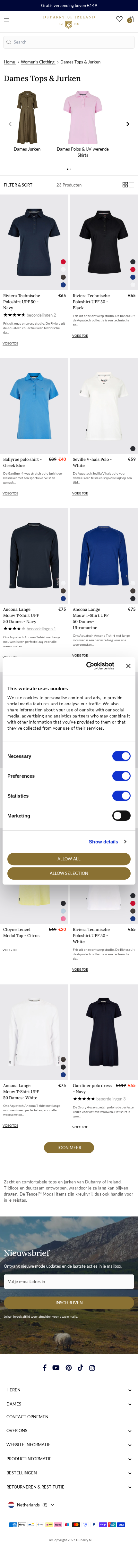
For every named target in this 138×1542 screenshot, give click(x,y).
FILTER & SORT (18, 184)
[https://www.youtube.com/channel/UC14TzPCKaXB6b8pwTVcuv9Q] (56, 1367)
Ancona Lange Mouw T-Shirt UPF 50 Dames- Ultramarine (90, 618)
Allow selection (69, 873)
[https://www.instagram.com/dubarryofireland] (92, 1367)
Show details (103, 841)
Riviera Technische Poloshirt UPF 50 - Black (91, 302)
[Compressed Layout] (125, 184)
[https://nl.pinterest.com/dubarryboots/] (68, 1367)
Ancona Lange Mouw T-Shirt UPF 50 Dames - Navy (21, 615)
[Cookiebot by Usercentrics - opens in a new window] (86, 666)
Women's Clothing (38, 61)
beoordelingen (41, 315)
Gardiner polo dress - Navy (92, 1088)
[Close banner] (128, 666)
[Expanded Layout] (131, 184)
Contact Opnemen (27, 1416)
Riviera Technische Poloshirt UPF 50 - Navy (21, 302)
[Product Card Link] (34, 242)
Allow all (69, 858)
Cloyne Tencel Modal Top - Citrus (21, 932)
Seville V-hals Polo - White (92, 462)
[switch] (121, 776)
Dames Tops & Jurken (80, 61)
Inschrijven (69, 1302)
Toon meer (69, 1147)
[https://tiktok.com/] (80, 1367)
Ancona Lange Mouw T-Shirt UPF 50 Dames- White (21, 1091)
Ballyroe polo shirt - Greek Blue (22, 462)
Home (9, 61)
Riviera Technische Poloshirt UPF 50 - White (91, 935)
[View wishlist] (119, 19)
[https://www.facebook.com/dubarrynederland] (45, 1367)
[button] (10, 124)
